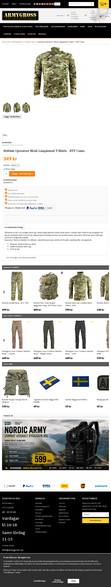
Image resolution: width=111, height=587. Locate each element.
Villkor (14, 4)
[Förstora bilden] (55, 73)
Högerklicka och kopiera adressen (12, 145)
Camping (7, 34)
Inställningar (40, 581)
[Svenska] (35, 4)
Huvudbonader (58, 26)
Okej (73, 581)
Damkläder (73, 26)
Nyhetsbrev (64, 513)
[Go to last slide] (4, 292)
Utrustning (19, 34)
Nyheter (32, 34)
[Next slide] (107, 292)
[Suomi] (42, 4)
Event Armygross (42, 506)
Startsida (6, 42)
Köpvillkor (39, 510)
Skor (90, 26)
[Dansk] (47, 4)
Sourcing (38, 522)
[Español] (50, 4)
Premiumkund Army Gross (43, 527)
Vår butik (62, 506)
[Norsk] (45, 4)
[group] (17, 291)
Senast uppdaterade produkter (43, 518)
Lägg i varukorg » (22, 174)
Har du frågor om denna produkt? (21, 257)
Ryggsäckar (100, 26)
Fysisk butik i (23, 204)
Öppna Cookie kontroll (64, 521)
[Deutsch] (40, 4)
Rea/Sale (42, 34)
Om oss (38, 513)
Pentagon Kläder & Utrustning (18, 26)
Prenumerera (95, 520)
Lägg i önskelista (12, 117)
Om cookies (63, 516)
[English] (37, 4)
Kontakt (5, 4)
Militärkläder (41, 26)
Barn (82, 26)
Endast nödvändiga (57, 581)
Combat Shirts (30, 42)
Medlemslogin (25, 4)
